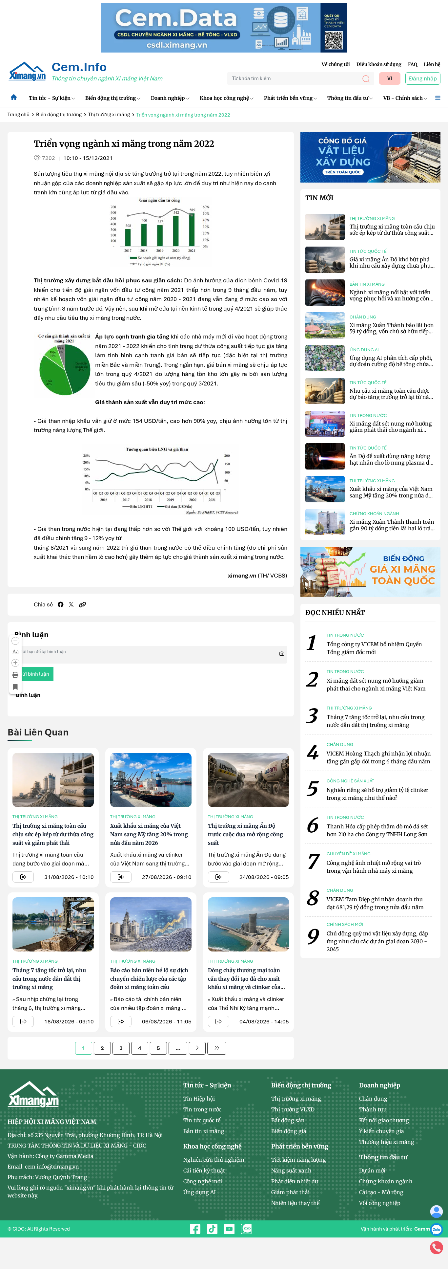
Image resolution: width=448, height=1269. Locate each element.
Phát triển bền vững (288, 98)
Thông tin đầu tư (347, 98)
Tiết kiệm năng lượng (298, 1159)
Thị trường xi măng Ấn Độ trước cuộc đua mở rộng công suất (245, 834)
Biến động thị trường (110, 98)
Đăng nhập (423, 78)
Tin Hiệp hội (199, 1098)
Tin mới (319, 198)
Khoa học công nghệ (224, 98)
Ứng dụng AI (364, 350)
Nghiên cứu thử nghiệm (213, 1159)
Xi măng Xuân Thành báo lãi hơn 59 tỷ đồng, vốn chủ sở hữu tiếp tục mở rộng (392, 331)
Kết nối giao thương (384, 1120)
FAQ (412, 64)
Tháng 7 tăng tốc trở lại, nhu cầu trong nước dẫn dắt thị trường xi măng (49, 978)
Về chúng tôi (336, 64)
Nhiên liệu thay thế (295, 1203)
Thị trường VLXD (293, 1109)
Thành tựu (373, 1109)
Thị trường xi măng (109, 114)
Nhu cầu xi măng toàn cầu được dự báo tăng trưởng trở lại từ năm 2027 (392, 396)
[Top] (224, 27)
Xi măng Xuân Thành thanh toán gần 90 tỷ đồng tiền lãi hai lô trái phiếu (392, 527)
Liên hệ (432, 64)
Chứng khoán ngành (374, 513)
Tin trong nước (368, 415)
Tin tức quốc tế (368, 251)
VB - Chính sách (403, 98)
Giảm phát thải (290, 1192)
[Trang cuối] (216, 1048)
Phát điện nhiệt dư (294, 1181)
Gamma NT (427, 1229)
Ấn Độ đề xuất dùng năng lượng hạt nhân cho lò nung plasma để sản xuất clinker (391, 462)
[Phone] (436, 1247)
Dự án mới (372, 1170)
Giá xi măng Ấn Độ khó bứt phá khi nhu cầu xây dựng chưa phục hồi (391, 265)
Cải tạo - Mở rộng (381, 1192)
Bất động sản (288, 1120)
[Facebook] (61, 604)
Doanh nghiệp (168, 98)
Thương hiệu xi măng (386, 1142)
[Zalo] (436, 1229)
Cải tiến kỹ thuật (204, 1170)
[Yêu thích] (15, 686)
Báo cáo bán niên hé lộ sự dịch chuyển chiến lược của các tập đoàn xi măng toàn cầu (149, 978)
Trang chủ (19, 114)
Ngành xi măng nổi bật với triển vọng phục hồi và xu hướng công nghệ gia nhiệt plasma (391, 298)
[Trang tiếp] (197, 1048)
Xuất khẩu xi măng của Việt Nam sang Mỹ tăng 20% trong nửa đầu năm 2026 (149, 834)
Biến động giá (288, 1131)
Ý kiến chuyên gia (381, 1131)
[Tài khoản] (436, 1211)
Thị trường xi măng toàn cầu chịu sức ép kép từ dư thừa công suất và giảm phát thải (52, 834)
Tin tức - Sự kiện (50, 98)
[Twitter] (71, 604)
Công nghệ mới (202, 1181)
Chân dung (363, 317)
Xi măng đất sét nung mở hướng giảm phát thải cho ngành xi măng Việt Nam (391, 429)
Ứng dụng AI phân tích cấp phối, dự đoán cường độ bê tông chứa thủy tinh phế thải (391, 364)
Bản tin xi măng (367, 284)
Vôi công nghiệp (379, 1203)
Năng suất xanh (291, 1170)
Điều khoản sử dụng (378, 64)
